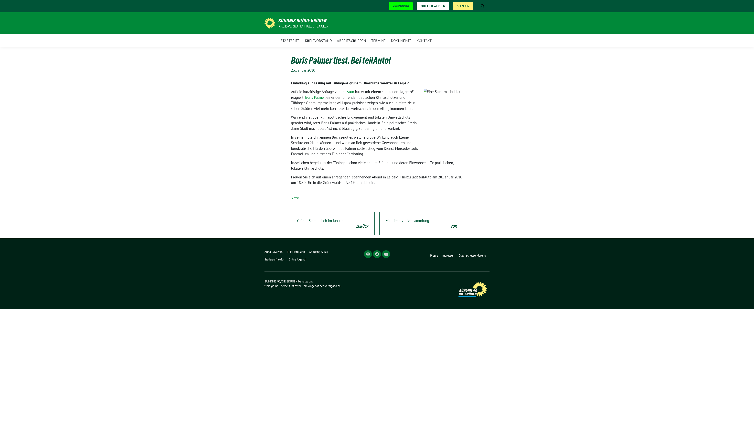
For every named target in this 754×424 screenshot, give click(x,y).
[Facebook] (377, 254)
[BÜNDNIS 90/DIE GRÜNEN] (269, 22)
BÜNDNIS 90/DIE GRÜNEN (302, 21)
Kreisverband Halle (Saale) (303, 26)
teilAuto (347, 91)
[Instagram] (368, 254)
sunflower (295, 286)
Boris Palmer (315, 97)
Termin (295, 198)
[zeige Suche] (482, 6)
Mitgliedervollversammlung (421, 223)
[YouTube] (386, 254)
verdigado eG (333, 286)
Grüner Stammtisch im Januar (333, 223)
